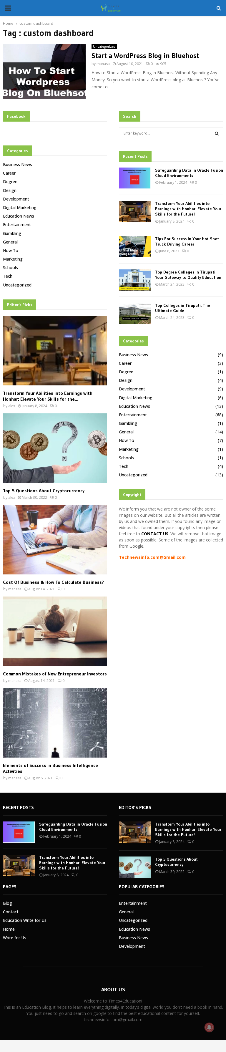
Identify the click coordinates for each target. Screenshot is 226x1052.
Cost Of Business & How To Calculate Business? (53, 582)
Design (9, 190)
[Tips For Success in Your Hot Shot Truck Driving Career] (135, 246)
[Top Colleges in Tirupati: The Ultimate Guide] (135, 313)
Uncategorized (104, 46)
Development (16, 199)
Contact (11, 912)
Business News (17, 164)
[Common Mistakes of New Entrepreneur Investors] (55, 631)
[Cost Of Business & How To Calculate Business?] (55, 539)
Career (9, 173)
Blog (7, 903)
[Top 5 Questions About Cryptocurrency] (55, 448)
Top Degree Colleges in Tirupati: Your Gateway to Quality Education (188, 274)
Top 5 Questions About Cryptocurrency (43, 490)
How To (10, 250)
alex (11, 405)
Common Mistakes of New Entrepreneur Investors (55, 674)
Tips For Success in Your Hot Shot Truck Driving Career (187, 241)
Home (9, 929)
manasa (103, 63)
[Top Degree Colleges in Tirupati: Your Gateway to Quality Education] (135, 280)
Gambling (12, 233)
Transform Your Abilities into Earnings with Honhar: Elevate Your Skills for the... (47, 396)
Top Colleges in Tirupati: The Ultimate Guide (182, 308)
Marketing (13, 259)
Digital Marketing (19, 207)
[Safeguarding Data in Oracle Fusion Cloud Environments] (135, 178)
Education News (18, 216)
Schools (10, 267)
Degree (10, 181)
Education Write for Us (24, 920)
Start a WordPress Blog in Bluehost (145, 55)
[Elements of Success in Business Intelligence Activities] (55, 723)
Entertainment (17, 224)
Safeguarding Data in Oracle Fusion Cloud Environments (189, 173)
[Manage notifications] (209, 1027)
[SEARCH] (216, 133)
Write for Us (14, 937)
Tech (7, 276)
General (10, 242)
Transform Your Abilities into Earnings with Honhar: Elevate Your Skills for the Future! (188, 209)
